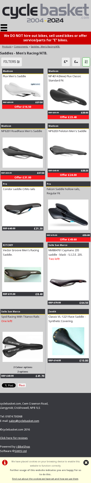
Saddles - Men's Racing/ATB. (45, 46)
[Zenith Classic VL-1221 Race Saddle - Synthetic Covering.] (68, 354)
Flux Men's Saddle (14, 76)
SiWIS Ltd (21, 451)
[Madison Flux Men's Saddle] (22, 96)
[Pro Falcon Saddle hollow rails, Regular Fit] (68, 229)
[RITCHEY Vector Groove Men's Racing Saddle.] (22, 287)
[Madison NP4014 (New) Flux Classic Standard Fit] (68, 106)
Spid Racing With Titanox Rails (20, 316)
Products (6, 46)
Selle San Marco (57, 245)
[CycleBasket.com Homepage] (45, 21)
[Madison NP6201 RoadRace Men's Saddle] (23, 167)
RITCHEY (8, 245)
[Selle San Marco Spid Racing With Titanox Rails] (23, 361)
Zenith (52, 311)
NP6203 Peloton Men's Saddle (67, 131)
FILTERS (10, 61)
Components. (21, 46)
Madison (8, 71)
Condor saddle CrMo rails (19, 189)
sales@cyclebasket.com (24, 421)
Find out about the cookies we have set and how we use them (45, 478)
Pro (5, 183)
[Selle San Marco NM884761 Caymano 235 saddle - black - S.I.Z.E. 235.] (68, 296)
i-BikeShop (23, 446)
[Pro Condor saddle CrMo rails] (22, 222)
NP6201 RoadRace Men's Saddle (21, 131)
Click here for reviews (14, 438)
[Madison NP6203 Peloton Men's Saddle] (68, 164)
